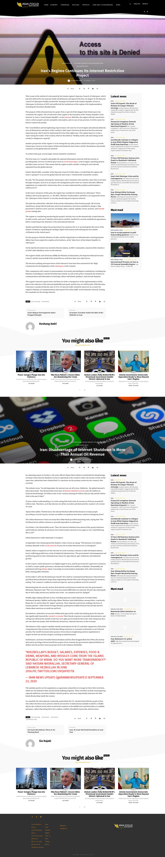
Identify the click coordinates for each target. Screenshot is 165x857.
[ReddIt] (97, 88)
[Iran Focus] (28, 5)
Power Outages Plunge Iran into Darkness (31, 376)
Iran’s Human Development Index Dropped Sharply (41, 314)
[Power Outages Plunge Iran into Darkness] (31, 361)
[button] (130, 3)
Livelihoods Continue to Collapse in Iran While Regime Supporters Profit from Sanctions (124, 142)
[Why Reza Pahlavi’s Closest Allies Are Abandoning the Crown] (65, 361)
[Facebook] (144, 11)
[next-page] (84, 390)
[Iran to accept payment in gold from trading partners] (125, 220)
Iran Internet (45, 301)
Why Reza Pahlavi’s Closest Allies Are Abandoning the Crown (65, 376)
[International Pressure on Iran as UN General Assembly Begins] (125, 250)
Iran (112, 101)
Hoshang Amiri (77, 80)
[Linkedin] (93, 88)
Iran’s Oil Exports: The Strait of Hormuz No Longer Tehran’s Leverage (123, 105)
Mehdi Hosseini (133, 385)
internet (68, 117)
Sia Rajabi (31, 383)
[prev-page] (80, 390)
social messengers (70, 162)
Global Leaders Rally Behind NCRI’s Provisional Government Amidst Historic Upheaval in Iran (99, 377)
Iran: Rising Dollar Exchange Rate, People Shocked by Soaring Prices (124, 194)
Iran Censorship (35, 301)
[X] (147, 11)
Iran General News (67, 63)
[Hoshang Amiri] (69, 80)
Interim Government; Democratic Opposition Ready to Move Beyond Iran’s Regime (133, 377)
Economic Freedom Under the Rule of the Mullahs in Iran (86, 314)
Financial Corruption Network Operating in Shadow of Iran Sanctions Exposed (123, 124)
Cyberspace (59, 266)
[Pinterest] (88, 88)
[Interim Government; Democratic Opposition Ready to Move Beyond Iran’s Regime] (133, 361)
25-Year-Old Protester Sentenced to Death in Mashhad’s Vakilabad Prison (125, 160)
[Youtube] (40, 817)
